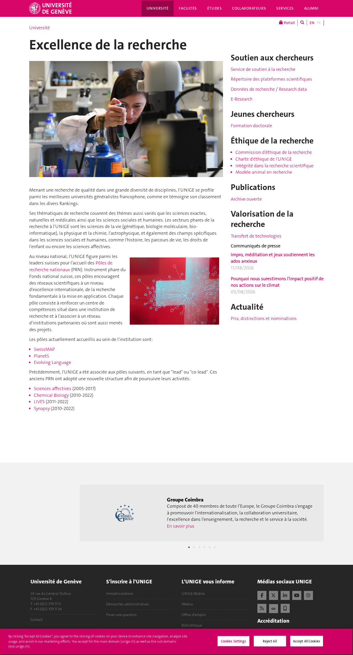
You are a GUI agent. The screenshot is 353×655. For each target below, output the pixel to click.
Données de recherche (253, 89)
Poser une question (121, 614)
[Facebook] (262, 594)
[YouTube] (297, 594)
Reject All (270, 641)
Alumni (311, 8)
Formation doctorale (251, 126)
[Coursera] (273, 607)
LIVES (39, 402)
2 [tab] (194, 547)
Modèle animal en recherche (263, 172)
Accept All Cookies (306, 641)
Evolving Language (52, 362)
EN (312, 22)
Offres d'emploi (194, 614)
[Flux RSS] (262, 607)
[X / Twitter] (273, 594)
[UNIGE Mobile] (285, 607)
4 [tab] (204, 547)
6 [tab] (214, 547)
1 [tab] (188, 547)
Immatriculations (119, 593)
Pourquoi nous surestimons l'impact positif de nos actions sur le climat (277, 282)
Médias (187, 604)
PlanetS (41, 356)
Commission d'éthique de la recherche (273, 152)
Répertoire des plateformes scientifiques (271, 79)
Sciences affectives (52, 388)
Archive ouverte (246, 199)
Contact (36, 619)
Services (285, 8)
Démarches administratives (127, 604)
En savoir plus (233, 533)
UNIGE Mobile (193, 593)
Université (158, 8)
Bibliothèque (192, 625)
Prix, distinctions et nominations (264, 318)
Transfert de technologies (256, 236)
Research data (292, 89)
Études (214, 8)
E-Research (241, 99)
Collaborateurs (249, 8)
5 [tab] (209, 547)
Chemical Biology (51, 395)
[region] (176, 642)
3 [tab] (199, 547)
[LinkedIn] (285, 594)
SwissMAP (44, 349)
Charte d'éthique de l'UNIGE (263, 159)
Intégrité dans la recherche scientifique (274, 166)
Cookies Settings (233, 641)
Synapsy (42, 408)
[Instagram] (308, 594)
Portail (289, 22)
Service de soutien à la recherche (263, 69)
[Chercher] (302, 23)
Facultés (188, 8)
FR (319, 22)
